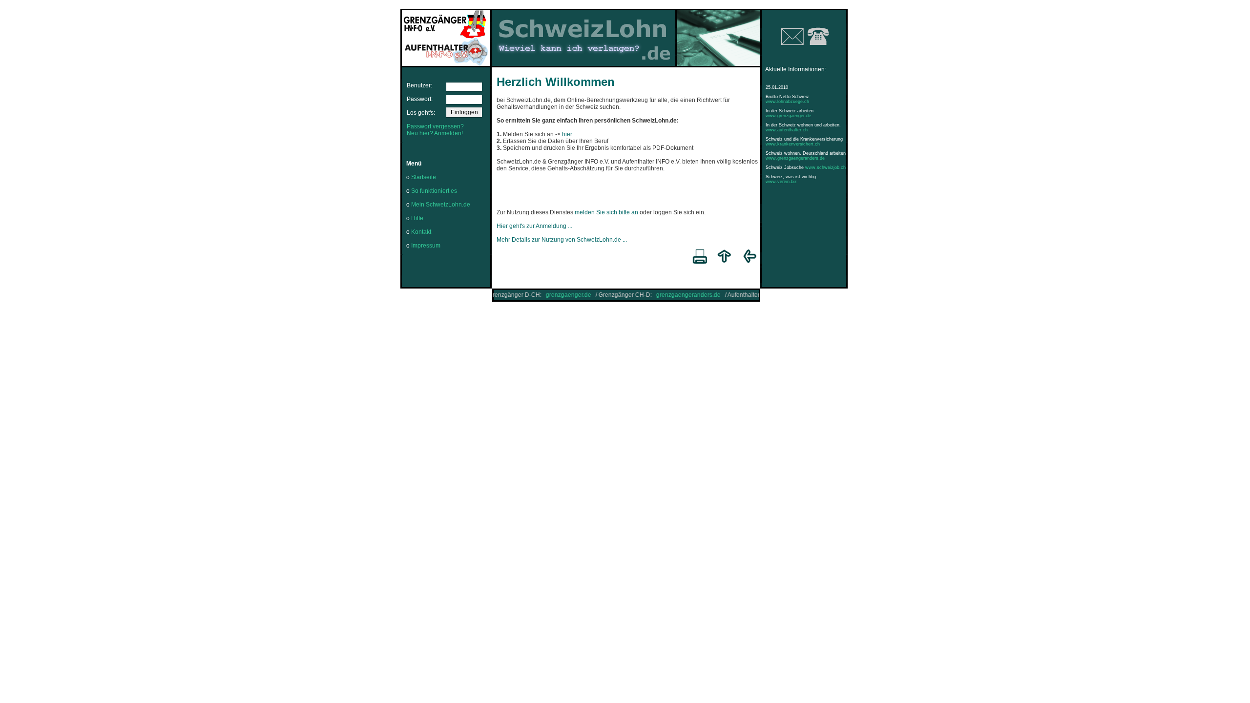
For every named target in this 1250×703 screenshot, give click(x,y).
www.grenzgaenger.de (788, 115)
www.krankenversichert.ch (793, 144)
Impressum (425, 245)
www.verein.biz (781, 181)
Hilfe (417, 218)
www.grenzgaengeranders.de (795, 158)
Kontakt (421, 231)
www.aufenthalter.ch (787, 129)
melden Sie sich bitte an (606, 212)
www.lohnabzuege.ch (787, 101)
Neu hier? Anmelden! (435, 133)
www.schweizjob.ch (825, 167)
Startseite (423, 177)
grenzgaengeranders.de (674, 294)
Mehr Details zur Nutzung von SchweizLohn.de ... (562, 239)
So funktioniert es (434, 190)
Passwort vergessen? (435, 126)
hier (567, 134)
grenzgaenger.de (554, 294)
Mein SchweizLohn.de (440, 204)
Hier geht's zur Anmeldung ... (534, 226)
